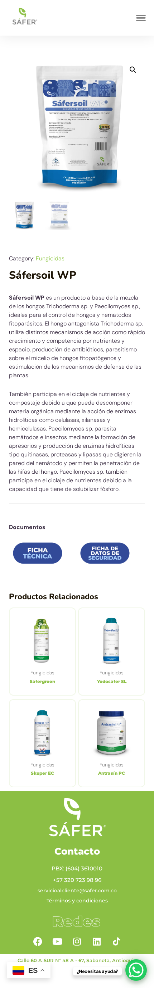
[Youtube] (57, 941)
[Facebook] (38, 941)
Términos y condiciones (77, 900)
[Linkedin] (97, 941)
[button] (141, 18)
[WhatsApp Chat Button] (136, 970)
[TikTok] (116, 941)
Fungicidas (50, 258)
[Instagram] (77, 941)
